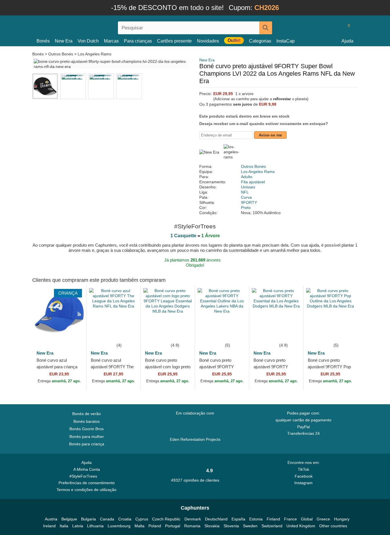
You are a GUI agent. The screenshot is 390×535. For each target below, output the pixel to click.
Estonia (256, 519)
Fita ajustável (253, 182)
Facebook (304, 476)
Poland (154, 526)
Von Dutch (88, 41)
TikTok (303, 469)
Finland (273, 519)
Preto (246, 207)
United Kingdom (300, 526)
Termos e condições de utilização (86, 489)
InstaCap (285, 41)
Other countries (333, 526)
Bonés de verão (86, 413)
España (238, 519)
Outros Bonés (60, 54)
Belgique (69, 519)
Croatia (124, 519)
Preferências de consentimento (87, 482)
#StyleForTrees (84, 476)
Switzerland (272, 526)
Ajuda (347, 41)
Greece (323, 519)
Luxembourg (119, 526)
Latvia (77, 526)
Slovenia (231, 526)
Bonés (43, 41)
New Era (64, 41)
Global (307, 519)
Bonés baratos (86, 421)
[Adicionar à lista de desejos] (73, 333)
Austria (51, 519)
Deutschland (216, 519)
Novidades (208, 41)
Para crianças (138, 41)
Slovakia (212, 526)
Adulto (246, 176)
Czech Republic (166, 519)
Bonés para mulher (86, 436)
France (290, 519)
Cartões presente (174, 41)
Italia (64, 526)
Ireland (49, 526)
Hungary (341, 519)
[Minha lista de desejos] (336, 28)
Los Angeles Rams (94, 54)
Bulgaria (88, 519)
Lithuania (95, 526)
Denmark (192, 519)
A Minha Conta (86, 469)
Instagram (303, 482)
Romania (192, 526)
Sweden (250, 526)
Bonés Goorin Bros (86, 429)
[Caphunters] (86, 26)
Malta (139, 526)
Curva (246, 197)
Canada (107, 519)
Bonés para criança (86, 444)
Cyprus (141, 519)
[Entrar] (325, 28)
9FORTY (249, 202)
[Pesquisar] (265, 27)
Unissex (248, 187)
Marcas (111, 41)
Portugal (172, 526)
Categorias (260, 41)
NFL (245, 192)
